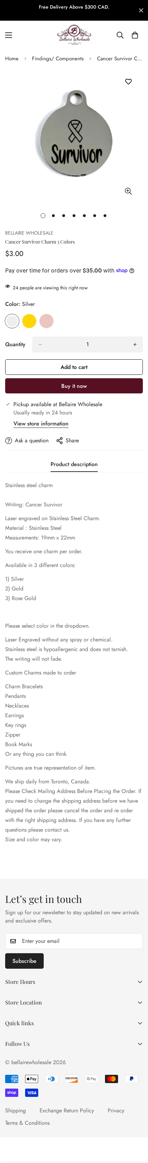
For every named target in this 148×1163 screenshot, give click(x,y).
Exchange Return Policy (67, 1110)
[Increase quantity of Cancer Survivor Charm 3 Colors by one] (134, 344)
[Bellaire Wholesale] (74, 35)
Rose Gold (46, 321)
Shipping (15, 1110)
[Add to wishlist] (128, 82)
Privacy (116, 1110)
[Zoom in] (128, 191)
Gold (29, 321)
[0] (135, 35)
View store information (40, 424)
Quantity (15, 344)
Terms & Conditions (27, 1123)
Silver (12, 321)
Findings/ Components (58, 58)
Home (12, 58)
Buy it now (74, 386)
